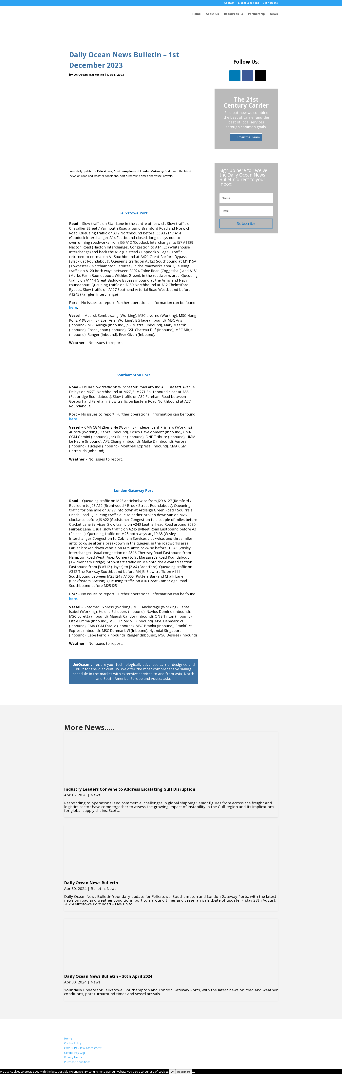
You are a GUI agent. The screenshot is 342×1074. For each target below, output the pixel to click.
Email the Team (248, 137)
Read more (184, 1071)
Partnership (256, 14)
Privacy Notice (73, 1057)
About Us (212, 14)
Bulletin (98, 888)
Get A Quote (270, 3)
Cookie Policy (72, 1043)
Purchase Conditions (77, 1062)
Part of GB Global (76, 1067)
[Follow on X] (260, 75)
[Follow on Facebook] (247, 75)
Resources (231, 14)
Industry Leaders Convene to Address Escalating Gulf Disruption (129, 789)
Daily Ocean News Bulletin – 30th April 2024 (108, 976)
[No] (193, 1072)
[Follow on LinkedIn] (234, 75)
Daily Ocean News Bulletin (91, 882)
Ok (172, 1071)
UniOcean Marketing (89, 74)
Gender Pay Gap (74, 1053)
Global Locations (248, 3)
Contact (229, 3)
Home (196, 14)
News (274, 14)
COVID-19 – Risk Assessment (83, 1048)
